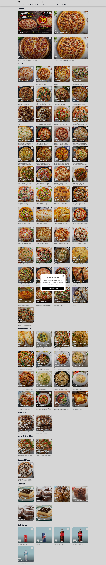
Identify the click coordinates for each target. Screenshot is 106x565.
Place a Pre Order (53, 288)
